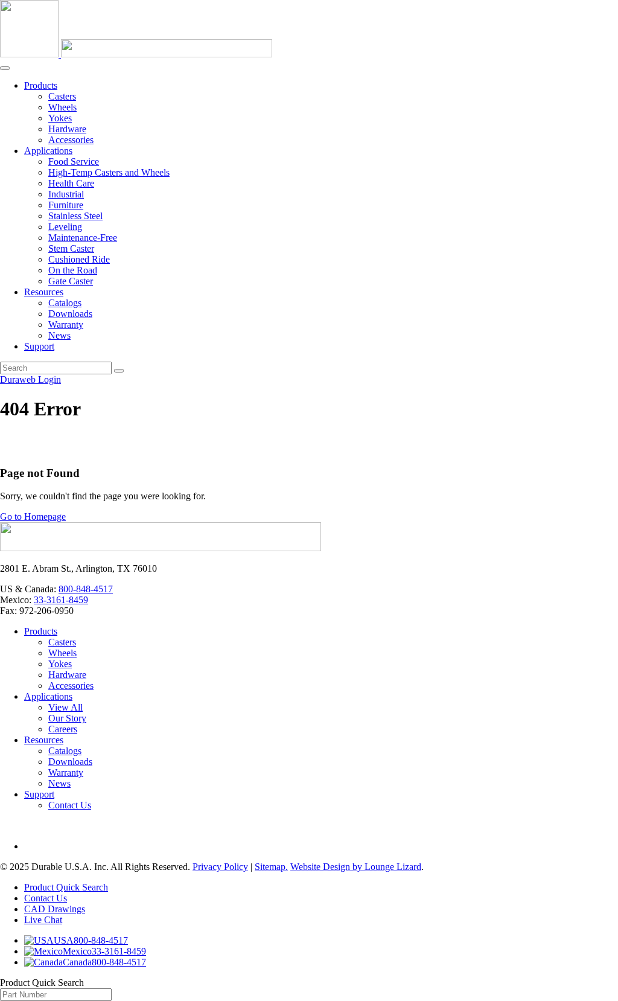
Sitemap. (271, 867)
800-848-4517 (86, 589)
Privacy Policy (220, 867)
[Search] (119, 371)
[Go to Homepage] (160, 548)
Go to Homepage (33, 516)
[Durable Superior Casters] (136, 54)
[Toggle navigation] (5, 68)
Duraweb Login (30, 379)
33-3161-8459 (61, 600)
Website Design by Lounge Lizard (355, 867)
